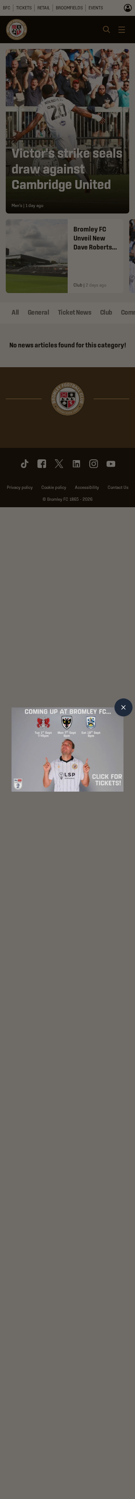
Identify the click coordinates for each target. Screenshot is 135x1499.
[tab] (123, 707)
